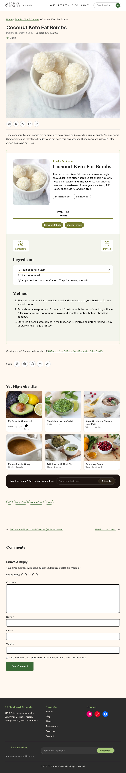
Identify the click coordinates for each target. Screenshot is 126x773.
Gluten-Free (36, 502)
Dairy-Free (20, 502)
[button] (108, 269)
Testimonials (52, 726)
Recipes (49, 711)
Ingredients (20, 249)
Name (10, 616)
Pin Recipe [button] (82, 196)
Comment (12, 582)
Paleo (49, 502)
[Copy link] (36, 124)
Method (107, 249)
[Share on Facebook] (16, 124)
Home (9, 19)
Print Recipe (62, 196)
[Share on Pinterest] (9, 124)
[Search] (118, 5)
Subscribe (107, 481)
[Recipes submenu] (68, 5)
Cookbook (51, 731)
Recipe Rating (13, 574)
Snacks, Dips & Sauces (27, 19)
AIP (9, 502)
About (49, 721)
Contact (50, 736)
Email (9, 630)
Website (10, 644)
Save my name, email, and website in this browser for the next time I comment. (47, 657)
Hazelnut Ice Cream (105, 529)
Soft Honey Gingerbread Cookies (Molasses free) (36, 529)
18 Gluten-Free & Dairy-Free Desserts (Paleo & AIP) (75, 351)
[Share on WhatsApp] (23, 124)
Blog (48, 716)
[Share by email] (30, 124)
